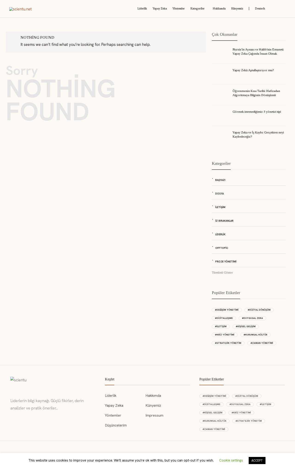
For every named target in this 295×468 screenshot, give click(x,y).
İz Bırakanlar (224, 220)
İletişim (220, 207)
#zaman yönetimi (262, 342)
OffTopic (221, 248)
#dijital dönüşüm (259, 309)
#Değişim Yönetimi (227, 309)
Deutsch (260, 8)
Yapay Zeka (160, 8)
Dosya (219, 193)
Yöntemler (178, 8)
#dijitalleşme (224, 318)
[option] (249, 97)
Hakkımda (219, 8)
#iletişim (221, 326)
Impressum (154, 415)
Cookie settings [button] (231, 460)
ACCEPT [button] (257, 460)
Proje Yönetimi (225, 261)
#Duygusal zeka (252, 318)
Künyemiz (237, 8)
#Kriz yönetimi (224, 334)
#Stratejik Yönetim (228, 342)
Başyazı (220, 180)
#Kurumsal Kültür (255, 334)
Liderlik (142, 8)
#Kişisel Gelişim (246, 326)
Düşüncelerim (116, 425)
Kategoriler (197, 8)
